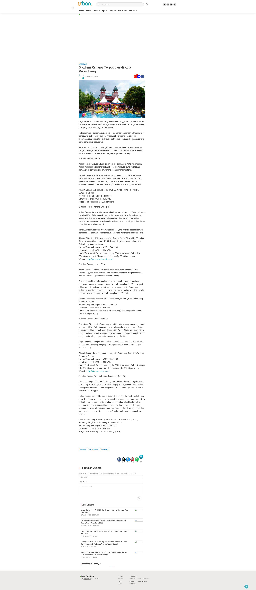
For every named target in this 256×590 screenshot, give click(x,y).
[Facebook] (164, 4)
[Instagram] (167, 4)
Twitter (120, 581)
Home (81, 10)
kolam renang (93, 449)
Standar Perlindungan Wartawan (138, 581)
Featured (133, 10)
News (88, 10)
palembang (104, 449)
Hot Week (122, 10)
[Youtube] (171, 4)
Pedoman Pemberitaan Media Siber (139, 579)
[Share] (142, 76)
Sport (104, 10)
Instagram (121, 579)
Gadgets (112, 10)
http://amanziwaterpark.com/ (99, 259)
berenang (83, 449)
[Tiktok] (174, 4)
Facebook (120, 576)
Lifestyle (96, 10)
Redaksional (133, 584)
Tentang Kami (133, 576)
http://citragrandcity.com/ (98, 371)
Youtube (120, 584)
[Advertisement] (128, 47)
